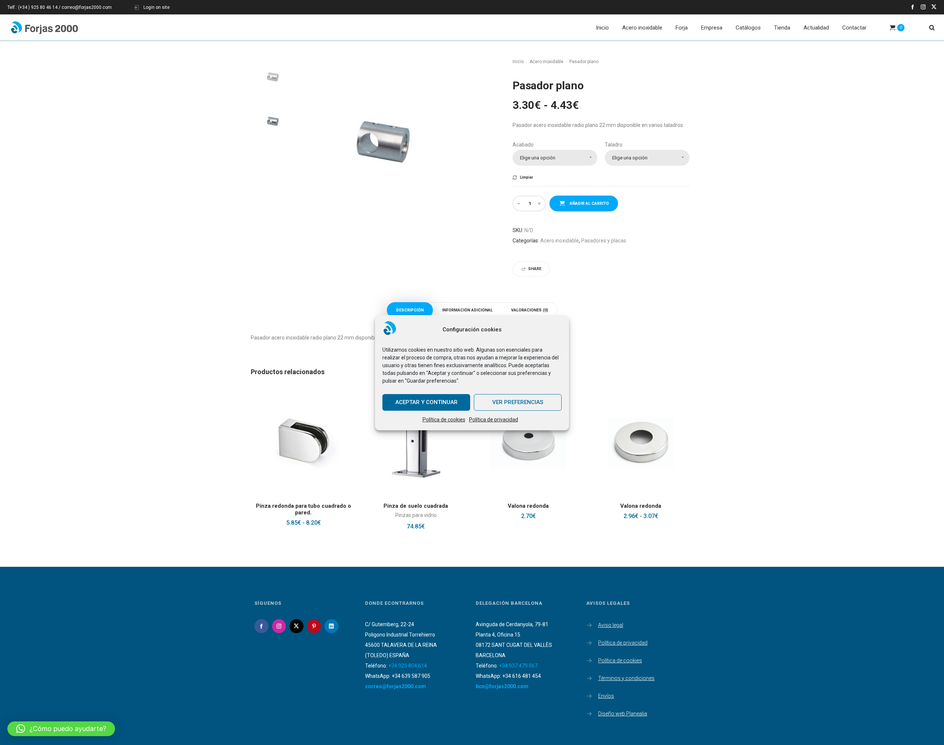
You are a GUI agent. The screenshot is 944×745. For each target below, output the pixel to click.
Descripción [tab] (410, 310)
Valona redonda (528, 506)
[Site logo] (44, 28)
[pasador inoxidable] (272, 77)
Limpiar (526, 177)
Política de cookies (444, 419)
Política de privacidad (493, 419)
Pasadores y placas (603, 241)
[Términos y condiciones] (638, 677)
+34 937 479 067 (518, 666)
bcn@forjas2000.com (502, 686)
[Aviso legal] (638, 625)
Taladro (613, 145)
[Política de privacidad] (638, 641)
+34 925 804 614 (407, 666)
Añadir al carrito (589, 203)
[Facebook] (912, 7)
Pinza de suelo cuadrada (416, 506)
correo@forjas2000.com (395, 686)
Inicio (518, 61)
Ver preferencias (517, 402)
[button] (61, 728)
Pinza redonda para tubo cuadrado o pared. (303, 509)
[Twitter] (934, 7)
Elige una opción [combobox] (537, 158)
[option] (273, 77)
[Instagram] (923, 7)
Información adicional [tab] (467, 310)
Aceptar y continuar (426, 402)
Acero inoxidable (546, 61)
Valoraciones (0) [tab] (529, 310)
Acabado (523, 145)
